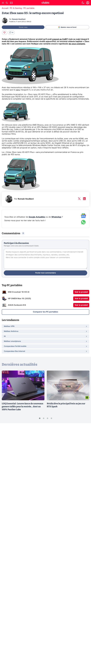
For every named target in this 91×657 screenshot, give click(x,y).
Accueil (5, 8)
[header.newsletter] (11, 3)
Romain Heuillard (18, 19)
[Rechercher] (6, 3)
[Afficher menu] (3, 2)
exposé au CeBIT (60, 39)
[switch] (83, 2)
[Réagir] (4, 32)
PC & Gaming (16, 8)
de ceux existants (77, 44)
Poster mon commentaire (45, 273)
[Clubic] (45, 3)
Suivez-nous (23, 27)
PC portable (28, 8)
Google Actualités (37, 217)
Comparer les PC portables (45, 312)
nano (18, 90)
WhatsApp (56, 217)
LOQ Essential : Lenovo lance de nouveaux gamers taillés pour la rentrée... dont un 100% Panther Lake (22, 406)
